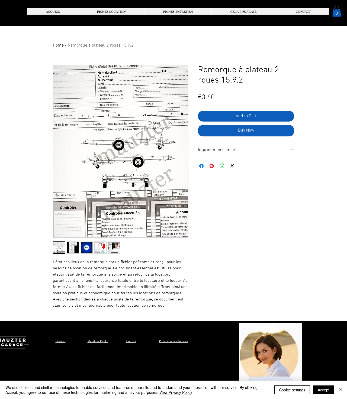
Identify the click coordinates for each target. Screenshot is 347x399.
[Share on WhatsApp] (222, 166)
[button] (111, 11)
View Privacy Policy (175, 392)
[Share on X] (232, 166)
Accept (323, 390)
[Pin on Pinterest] (211, 166)
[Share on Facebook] (201, 166)
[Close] (340, 390)
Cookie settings (292, 390)
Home (58, 45)
